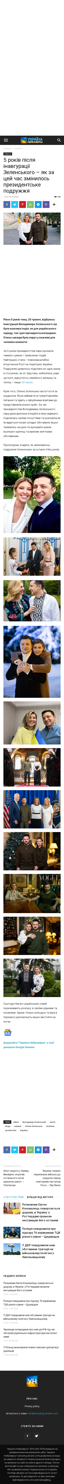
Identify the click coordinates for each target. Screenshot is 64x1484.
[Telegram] (38, 204)
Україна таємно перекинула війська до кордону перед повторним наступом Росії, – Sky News (47, 1178)
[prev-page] (29, 1266)
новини (17, 1126)
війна (16, 1122)
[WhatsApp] (30, 204)
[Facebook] (6, 204)
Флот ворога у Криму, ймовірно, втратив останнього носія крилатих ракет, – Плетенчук (16, 1178)
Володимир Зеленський (34, 1122)
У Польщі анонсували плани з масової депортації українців (31, 1349)
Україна (24, 1130)
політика (50, 1126)
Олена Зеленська (33, 1126)
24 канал (27, 382)
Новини (18, 148)
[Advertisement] (32, 34)
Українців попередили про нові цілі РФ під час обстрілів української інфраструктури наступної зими (30, 1333)
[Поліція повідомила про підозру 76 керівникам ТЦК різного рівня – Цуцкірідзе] (11, 1233)
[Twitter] (14, 204)
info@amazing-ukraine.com (43, 1413)
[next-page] (34, 1266)
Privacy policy (32, 1406)
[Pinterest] (22, 204)
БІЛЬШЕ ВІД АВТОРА (40, 1197)
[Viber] (46, 204)
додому (7, 148)
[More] (54, 204)
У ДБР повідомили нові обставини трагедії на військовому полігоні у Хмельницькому (29, 1317)
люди (7, 1126)
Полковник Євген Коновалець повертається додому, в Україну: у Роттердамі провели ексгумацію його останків (41, 1212)
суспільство (10, 1130)
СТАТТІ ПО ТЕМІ (13, 1197)
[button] (5, 140)
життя (52, 1122)
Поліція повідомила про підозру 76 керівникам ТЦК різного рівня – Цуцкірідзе (41, 1232)
